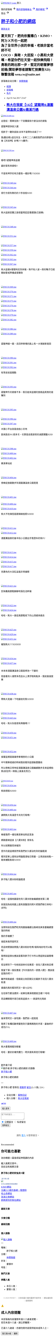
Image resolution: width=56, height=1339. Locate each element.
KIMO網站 (6, 1187)
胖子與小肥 (5, 1179)
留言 (29, 1087)
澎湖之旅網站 (7, 1197)
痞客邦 (23, 1087)
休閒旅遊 (23, 81)
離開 (15, 1334)
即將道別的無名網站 (11, 1200)
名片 (9, 93)
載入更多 (5, 1109)
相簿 (9, 86)
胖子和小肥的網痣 (18, 21)
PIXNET (13, 1298)
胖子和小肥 (6, 1072)
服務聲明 (29, 1301)
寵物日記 (22, 1095)
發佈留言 (5, 1125)
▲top (3, 1103)
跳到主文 (5, 29)
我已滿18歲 (6, 1334)
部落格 (10, 90)
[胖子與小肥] (2, 1181)
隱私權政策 (48, 1298)
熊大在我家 (23, 1098)
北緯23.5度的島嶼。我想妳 (14, 1190)
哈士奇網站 (6, 1193)
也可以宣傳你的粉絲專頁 (9, 1184)
